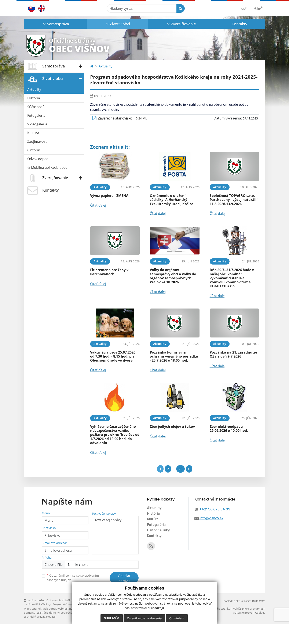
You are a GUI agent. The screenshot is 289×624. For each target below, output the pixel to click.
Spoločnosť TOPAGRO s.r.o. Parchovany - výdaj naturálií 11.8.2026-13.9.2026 (233, 199)
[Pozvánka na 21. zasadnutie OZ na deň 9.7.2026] (234, 323)
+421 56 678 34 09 (215, 509)
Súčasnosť (35, 106)
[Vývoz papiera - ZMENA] (115, 166)
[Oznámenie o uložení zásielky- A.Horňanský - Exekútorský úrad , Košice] (174, 166)
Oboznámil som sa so (73, 577)
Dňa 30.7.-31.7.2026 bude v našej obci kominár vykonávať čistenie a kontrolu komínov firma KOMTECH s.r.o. (232, 277)
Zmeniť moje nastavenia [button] (144, 618)
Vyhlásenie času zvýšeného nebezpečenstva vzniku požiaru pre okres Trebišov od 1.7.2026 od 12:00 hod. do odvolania (114, 434)
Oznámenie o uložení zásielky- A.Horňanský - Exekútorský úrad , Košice (171, 199)
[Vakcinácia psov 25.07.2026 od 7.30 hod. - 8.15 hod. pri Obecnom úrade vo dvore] (115, 323)
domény (29, 612)
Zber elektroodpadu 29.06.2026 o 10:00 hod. (229, 428)
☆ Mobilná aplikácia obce (47, 167)
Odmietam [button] (176, 618)
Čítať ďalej (98, 205)
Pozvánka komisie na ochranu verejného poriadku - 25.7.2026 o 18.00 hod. (174, 356)
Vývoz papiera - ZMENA (109, 195)
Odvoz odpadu (39, 158)
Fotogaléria (36, 115)
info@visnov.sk (211, 518)
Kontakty (239, 23)
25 (180, 468)
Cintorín (33, 150)
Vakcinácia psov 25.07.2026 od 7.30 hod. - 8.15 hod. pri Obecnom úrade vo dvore (112, 356)
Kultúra (33, 132)
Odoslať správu (124, 578)
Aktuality (34, 89)
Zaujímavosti (37, 141)
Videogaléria (37, 124)
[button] (55, 24)
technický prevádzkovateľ (40, 617)
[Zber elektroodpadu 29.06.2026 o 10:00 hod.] (234, 397)
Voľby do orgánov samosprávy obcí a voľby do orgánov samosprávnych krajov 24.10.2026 (173, 275)
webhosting (65, 608)
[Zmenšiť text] (245, 8)
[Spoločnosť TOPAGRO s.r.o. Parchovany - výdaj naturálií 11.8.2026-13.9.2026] (234, 166)
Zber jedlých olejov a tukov (172, 426)
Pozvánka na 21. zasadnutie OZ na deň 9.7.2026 (233, 354)
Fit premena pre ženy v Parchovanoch (109, 271)
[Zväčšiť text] (258, 7)
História (33, 98)
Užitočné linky (158, 530)
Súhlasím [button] (111, 618)
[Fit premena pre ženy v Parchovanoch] (115, 240)
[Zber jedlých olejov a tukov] (174, 397)
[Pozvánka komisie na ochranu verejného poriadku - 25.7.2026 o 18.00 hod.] (174, 323)
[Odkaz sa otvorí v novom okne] (151, 546)
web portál (49, 608)
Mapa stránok (32, 608)
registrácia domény (47, 612)
